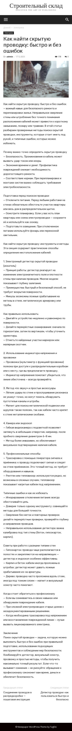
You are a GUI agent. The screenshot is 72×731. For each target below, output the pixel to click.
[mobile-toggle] (5, 19)
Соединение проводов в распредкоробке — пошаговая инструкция (17, 696)
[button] (67, 19)
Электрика (19, 27)
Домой (6, 27)
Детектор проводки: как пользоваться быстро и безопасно (55, 696)
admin (10, 56)
